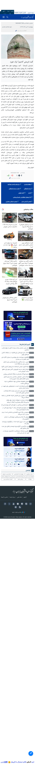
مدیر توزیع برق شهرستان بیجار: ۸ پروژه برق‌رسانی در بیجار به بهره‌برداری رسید (15, 409)
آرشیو (12, 11)
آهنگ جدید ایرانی (29, 477)
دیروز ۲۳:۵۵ (32, 362)
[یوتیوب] (13, 504)
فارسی (24, 13)
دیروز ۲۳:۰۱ (32, 422)
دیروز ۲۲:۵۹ (32, 431)
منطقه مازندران (27, 184)
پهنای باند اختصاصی (18, 474)
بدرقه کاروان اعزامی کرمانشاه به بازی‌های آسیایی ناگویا (15, 367)
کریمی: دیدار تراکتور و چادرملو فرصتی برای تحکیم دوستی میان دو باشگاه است (16, 363)
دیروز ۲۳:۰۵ (32, 412)
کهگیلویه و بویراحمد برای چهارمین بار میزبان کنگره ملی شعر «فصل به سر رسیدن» (15, 358)
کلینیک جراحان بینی (8, 479)
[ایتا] (26, 504)
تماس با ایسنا (4, 497)
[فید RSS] (20, 507)
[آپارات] (15, 507)
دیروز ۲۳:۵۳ (32, 369)
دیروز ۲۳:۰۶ (32, 408)
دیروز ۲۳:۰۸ (32, 395)
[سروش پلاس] (22, 504)
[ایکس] (9, 504)
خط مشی (19, 497)
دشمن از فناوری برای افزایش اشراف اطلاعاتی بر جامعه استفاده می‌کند (15, 397)
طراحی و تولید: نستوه (16, 512)
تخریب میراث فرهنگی (14, 189)
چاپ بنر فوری (29, 474)
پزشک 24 (21, 477)
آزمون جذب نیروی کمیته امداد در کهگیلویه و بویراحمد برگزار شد (15, 423)
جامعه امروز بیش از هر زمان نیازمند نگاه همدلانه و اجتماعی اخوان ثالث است (16, 392)
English (16, 13)
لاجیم (29, 193)
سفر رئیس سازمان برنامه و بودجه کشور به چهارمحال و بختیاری (15, 349)
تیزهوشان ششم (5, 477)
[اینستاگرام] (5, 504)
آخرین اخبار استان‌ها (25, 344)
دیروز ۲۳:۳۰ (32, 377)
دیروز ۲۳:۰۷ (32, 405)
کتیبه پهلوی (21, 193)
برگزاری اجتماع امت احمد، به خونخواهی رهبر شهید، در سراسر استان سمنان (15, 387)
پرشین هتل (20, 479)
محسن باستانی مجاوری (11, 202)
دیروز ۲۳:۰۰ (32, 426)
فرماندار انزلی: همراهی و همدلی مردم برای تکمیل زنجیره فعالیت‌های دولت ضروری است (16, 378)
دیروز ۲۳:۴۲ (32, 374)
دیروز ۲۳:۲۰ (32, 386)
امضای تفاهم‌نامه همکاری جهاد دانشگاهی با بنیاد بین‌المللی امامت (16, 382)
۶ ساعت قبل (32, 352)
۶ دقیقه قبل (32, 348)
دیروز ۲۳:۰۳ (32, 417)
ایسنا (27, 17)
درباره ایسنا (12, 497)
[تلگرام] (17, 504)
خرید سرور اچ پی (14, 477)
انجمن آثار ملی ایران (26, 202)
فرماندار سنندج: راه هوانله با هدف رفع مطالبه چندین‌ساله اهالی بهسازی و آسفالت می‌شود (17, 401)
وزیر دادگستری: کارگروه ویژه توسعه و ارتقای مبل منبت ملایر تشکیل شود (15, 427)
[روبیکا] (30, 504)
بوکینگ (29, 479)
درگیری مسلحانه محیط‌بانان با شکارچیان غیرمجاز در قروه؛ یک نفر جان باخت (16, 432)
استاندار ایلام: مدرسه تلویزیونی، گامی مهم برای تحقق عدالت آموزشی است (15, 370)
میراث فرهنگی (27, 189)
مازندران (31, 23)
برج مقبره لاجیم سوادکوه (14, 184)
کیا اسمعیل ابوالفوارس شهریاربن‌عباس (22, 197)
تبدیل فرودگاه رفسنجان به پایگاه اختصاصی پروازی (16, 374)
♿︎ (30, 753)
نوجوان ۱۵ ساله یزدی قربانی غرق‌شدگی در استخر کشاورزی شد (16, 418)
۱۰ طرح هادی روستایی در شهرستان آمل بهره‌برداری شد (15, 405)
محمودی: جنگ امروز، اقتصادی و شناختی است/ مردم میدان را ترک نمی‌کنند (15, 413)
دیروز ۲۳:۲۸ (32, 381)
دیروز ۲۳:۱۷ (32, 391)
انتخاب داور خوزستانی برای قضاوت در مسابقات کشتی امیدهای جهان (15, 354)
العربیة (20, 13)
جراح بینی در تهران (7, 474)
